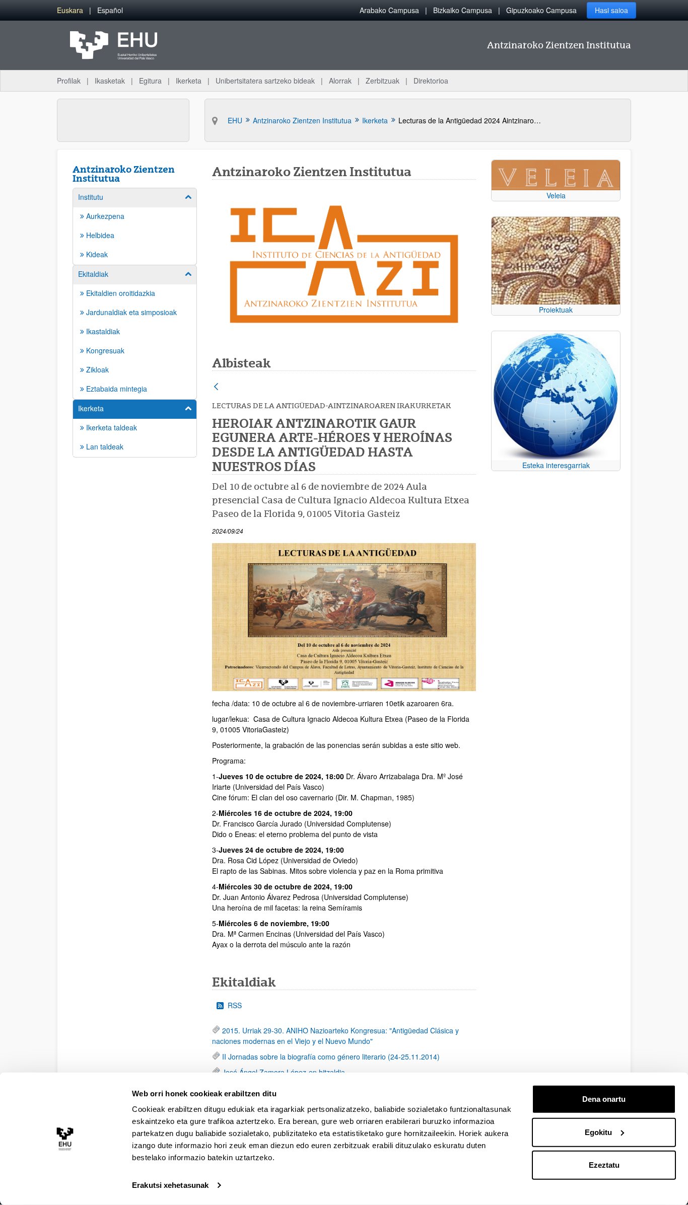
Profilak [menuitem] (69, 81)
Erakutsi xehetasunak (170, 1185)
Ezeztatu (604, 1165)
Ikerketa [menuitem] (188, 81)
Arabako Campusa (389, 10)
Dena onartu (604, 1099)
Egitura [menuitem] (150, 81)
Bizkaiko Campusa (462, 10)
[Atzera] (216, 387)
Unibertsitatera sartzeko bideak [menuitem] (265, 81)
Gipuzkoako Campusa (541, 10)
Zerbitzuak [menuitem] (382, 81)
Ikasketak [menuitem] (110, 81)
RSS (235, 1005)
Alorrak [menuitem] (340, 81)
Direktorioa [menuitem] (431, 81)
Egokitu (598, 1131)
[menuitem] (70, 10)
